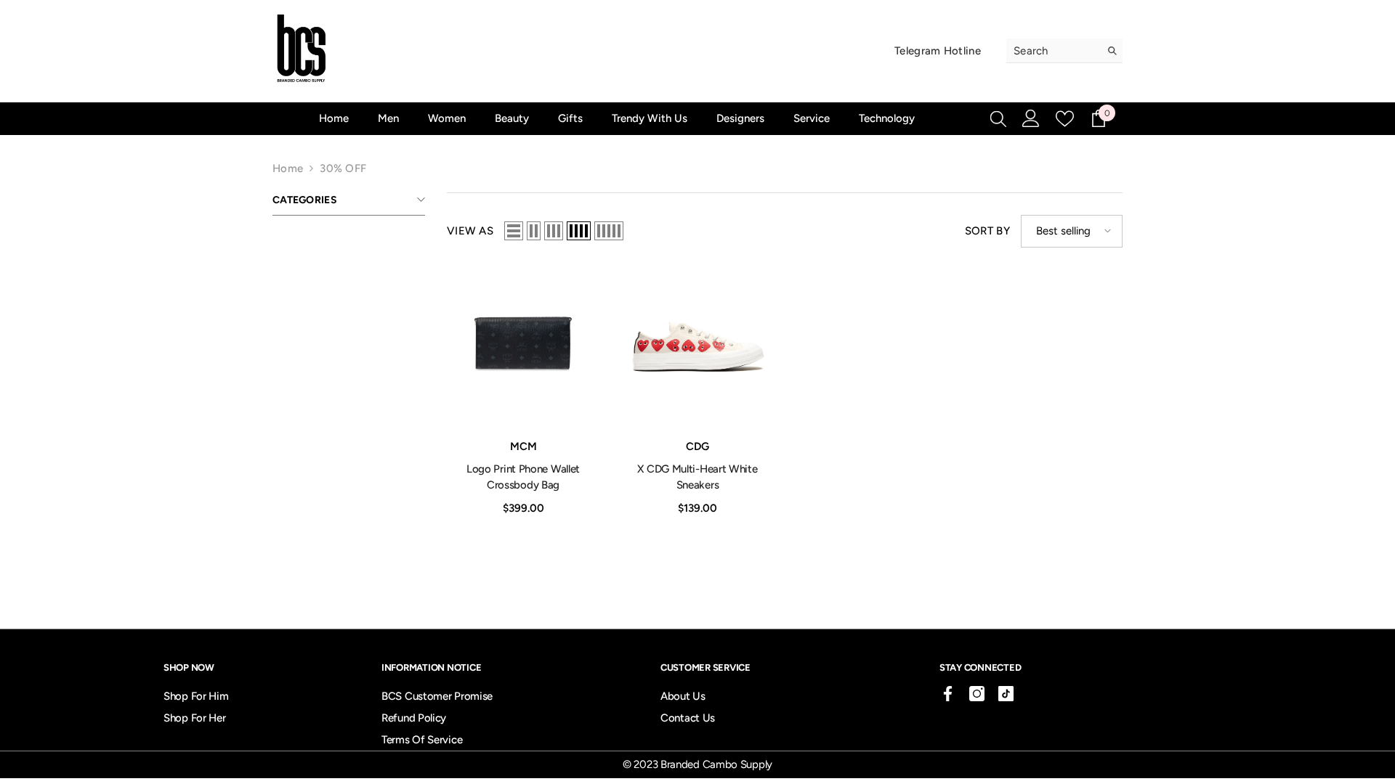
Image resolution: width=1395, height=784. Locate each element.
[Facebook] (947, 693)
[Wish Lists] (1065, 119)
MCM (523, 446)
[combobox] (1053, 50)
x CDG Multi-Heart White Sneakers (697, 476)
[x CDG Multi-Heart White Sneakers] (697, 345)
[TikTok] (1006, 693)
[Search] (1064, 50)
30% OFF (343, 168)
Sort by (987, 230)
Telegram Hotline (937, 50)
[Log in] (1031, 118)
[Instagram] (977, 693)
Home (287, 168)
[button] (513, 230)
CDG (697, 446)
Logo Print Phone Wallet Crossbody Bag (523, 476)
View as (470, 230)
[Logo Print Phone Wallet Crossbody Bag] (523, 345)
